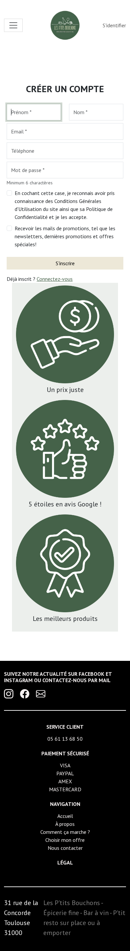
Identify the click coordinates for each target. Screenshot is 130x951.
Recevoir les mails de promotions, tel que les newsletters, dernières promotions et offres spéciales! (65, 236)
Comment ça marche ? (65, 832)
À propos (65, 824)
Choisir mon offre (65, 840)
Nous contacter (65, 848)
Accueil (65, 816)
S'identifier (114, 25)
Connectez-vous (55, 279)
